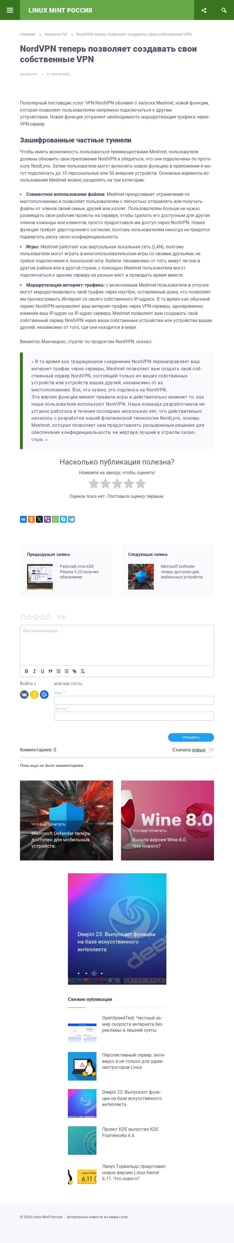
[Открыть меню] (10, 10)
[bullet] (66, 671)
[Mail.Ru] (44, 694)
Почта (61, 708)
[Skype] (63, 519)
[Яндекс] (34, 694)
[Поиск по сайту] (224, 10)
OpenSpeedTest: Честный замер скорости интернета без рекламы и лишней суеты (132, 1024)
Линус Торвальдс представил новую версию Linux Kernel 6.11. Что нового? (134, 1172)
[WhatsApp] (55, 519)
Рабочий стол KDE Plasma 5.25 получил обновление (79, 572)
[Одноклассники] (31, 519)
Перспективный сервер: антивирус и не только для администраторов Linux (133, 1061)
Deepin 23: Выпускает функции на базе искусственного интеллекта (117, 942)
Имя (59, 693)
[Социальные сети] (204, 10)
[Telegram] (71, 519)
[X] (39, 519)
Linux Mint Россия (60, 10)
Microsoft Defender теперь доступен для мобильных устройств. (182, 572)
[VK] (24, 694)
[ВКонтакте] (23, 519)
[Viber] (47, 519)
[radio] (93, 484)
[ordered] (58, 671)
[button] (80, 973)
